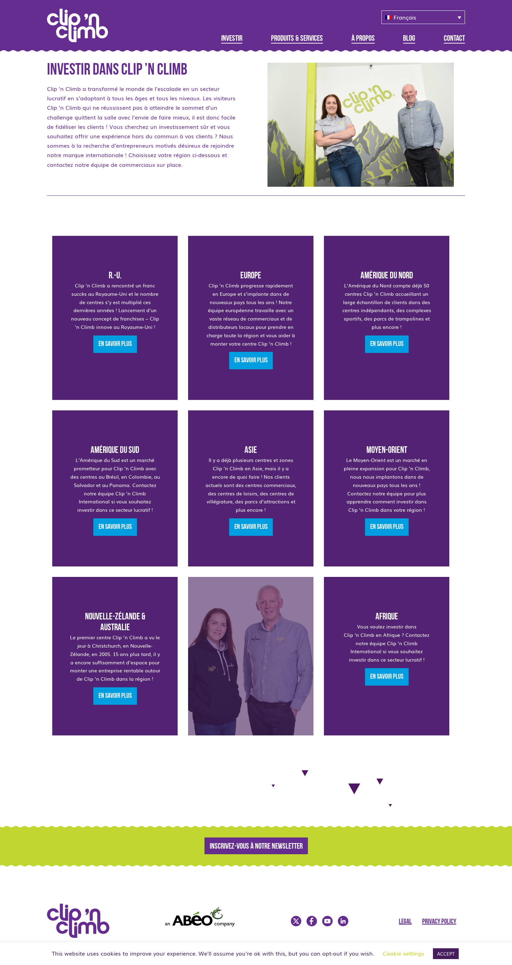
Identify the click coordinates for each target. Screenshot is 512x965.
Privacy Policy (439, 921)
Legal (405, 921)
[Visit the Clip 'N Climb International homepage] (82, 935)
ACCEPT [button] (446, 953)
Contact (454, 39)
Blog (409, 39)
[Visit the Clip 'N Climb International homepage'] (82, 23)
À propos (363, 39)
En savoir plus (115, 344)
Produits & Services (297, 39)
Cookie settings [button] (403, 953)
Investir (231, 39)
